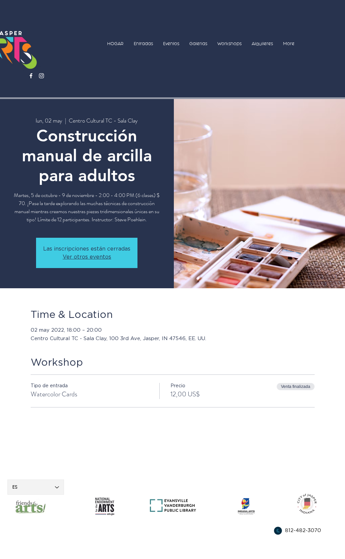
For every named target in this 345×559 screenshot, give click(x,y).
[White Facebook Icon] (31, 75)
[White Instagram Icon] (41, 75)
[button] (143, 43)
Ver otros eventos (87, 257)
